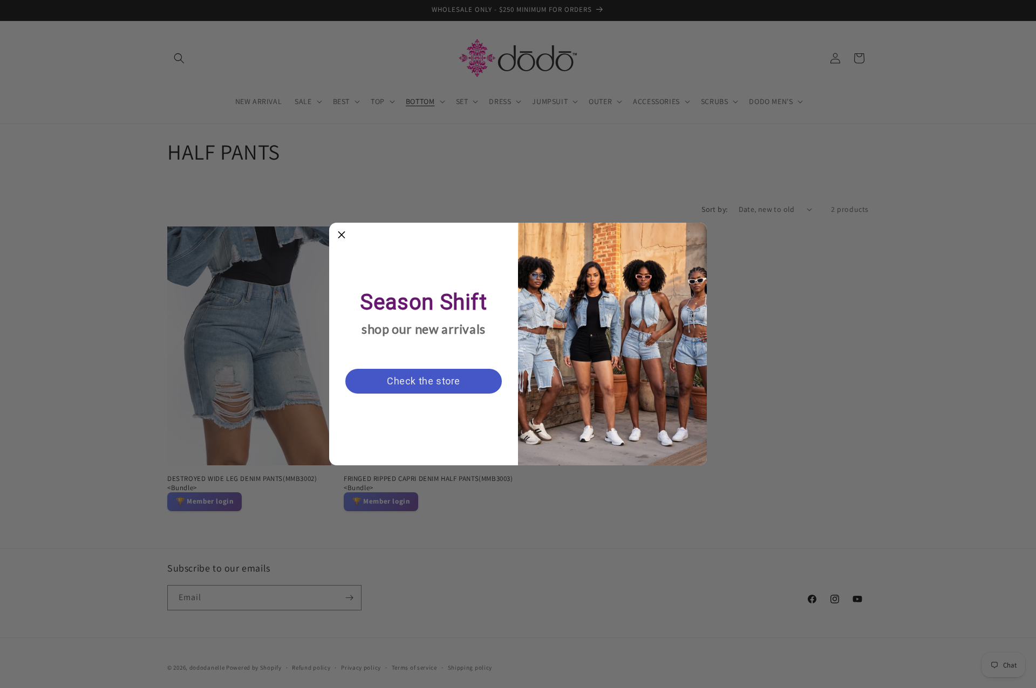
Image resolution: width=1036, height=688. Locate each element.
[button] (341, 235)
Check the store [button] (423, 381)
